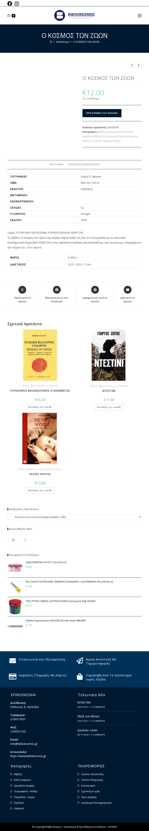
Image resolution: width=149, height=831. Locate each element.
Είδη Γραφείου (22, 780)
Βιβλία (102, 132)
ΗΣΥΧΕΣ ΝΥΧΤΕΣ (40, 474)
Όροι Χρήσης (89, 797)
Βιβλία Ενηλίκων (39, 385)
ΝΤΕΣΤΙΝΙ (108, 391)
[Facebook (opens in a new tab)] (10, 3)
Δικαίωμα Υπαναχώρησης (96, 802)
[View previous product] (132, 65)
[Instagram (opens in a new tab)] (16, 3)
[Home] (51, 41)
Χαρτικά (19, 808)
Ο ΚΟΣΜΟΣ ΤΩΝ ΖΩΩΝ (86, 41)
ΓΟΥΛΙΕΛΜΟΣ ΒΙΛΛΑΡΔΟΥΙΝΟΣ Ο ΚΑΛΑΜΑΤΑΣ (40, 390)
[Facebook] (13, 540)
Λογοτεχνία (122, 386)
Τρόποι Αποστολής (92, 774)
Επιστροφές (88, 785)
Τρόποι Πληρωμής (92, 780)
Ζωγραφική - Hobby (25, 791)
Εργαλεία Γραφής (24, 785)
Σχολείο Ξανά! (87, 730)
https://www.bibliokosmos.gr (28, 756)
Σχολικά (18, 802)
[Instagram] (25, 540)
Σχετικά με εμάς (90, 791)
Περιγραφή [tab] (56, 164)
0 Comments (98, 707)
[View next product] (139, 65)
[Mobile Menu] (140, 15)
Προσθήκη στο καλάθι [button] (40, 407)
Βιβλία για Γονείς (35, 469)
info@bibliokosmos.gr (23, 744)
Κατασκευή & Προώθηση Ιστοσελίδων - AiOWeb (90, 826)
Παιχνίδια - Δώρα (24, 797)
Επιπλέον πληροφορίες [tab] (84, 164)
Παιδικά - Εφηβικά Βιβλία (106, 141)
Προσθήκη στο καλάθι (102, 113)
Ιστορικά (53, 385)
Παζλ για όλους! (88, 716)
